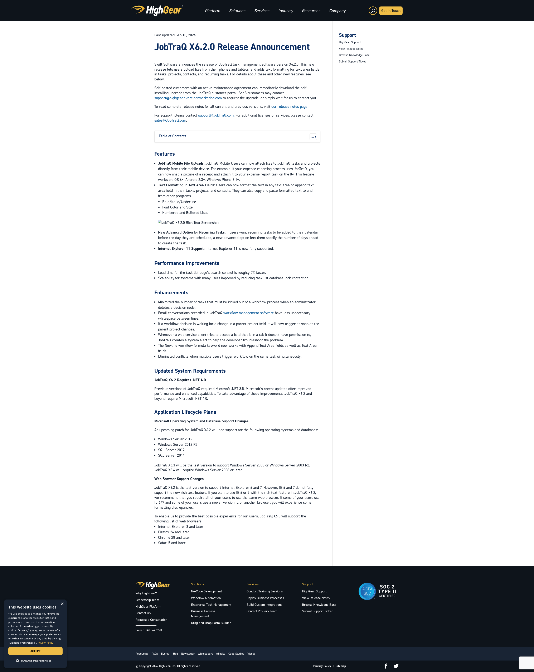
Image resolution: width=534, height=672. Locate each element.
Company (337, 11)
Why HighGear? (146, 593)
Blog (175, 654)
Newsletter (188, 654)
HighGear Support (350, 42)
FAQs (155, 654)
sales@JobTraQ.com (170, 120)
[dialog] (35, 634)
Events (165, 654)
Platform (212, 11)
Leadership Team (147, 600)
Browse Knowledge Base (354, 55)
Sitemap (341, 666)
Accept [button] (35, 651)
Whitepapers (205, 654)
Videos (251, 654)
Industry (285, 11)
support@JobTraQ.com (216, 115)
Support (347, 35)
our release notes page (289, 106)
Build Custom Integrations (264, 604)
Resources (311, 11)
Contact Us (143, 613)
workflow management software (248, 312)
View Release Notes (351, 49)
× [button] (62, 604)
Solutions (237, 11)
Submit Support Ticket (352, 62)
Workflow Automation (206, 598)
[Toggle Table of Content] (311, 136)
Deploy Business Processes (265, 598)
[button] (35, 661)
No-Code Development (206, 591)
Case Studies (236, 654)
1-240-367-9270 (152, 630)
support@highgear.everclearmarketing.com (188, 97)
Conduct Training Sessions (265, 591)
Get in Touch (390, 10)
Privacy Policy (322, 666)
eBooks (220, 654)
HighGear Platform (148, 606)
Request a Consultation (151, 619)
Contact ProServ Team (262, 611)
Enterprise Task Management (211, 604)
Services (261, 11)
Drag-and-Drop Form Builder (211, 623)
